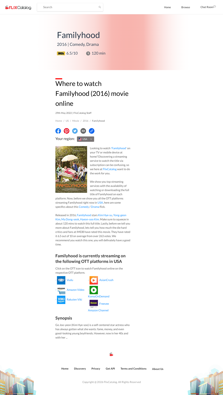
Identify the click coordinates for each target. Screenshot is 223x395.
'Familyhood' (119, 148)
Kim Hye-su (105, 215)
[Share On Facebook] (58, 131)
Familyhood (84, 215)
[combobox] (85, 139)
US (67, 120)
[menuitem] (167, 7)
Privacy (95, 368)
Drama (95, 206)
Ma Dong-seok (70, 219)
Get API (110, 368)
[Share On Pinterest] (66, 131)
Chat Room (207, 7)
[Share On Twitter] (75, 131)
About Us (157, 368)
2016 (85, 120)
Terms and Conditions (134, 368)
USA (100, 202)
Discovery (80, 368)
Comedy (84, 206)
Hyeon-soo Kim (89, 219)
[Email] (83, 131)
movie (75, 120)
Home (167, 7)
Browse (185, 7)
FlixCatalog (110, 169)
